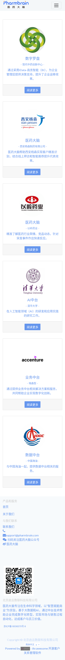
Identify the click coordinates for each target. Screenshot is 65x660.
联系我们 (8, 526)
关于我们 (8, 514)
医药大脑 (12, 544)
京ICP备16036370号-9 (15, 626)
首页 (5, 506)
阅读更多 (32, 90)
